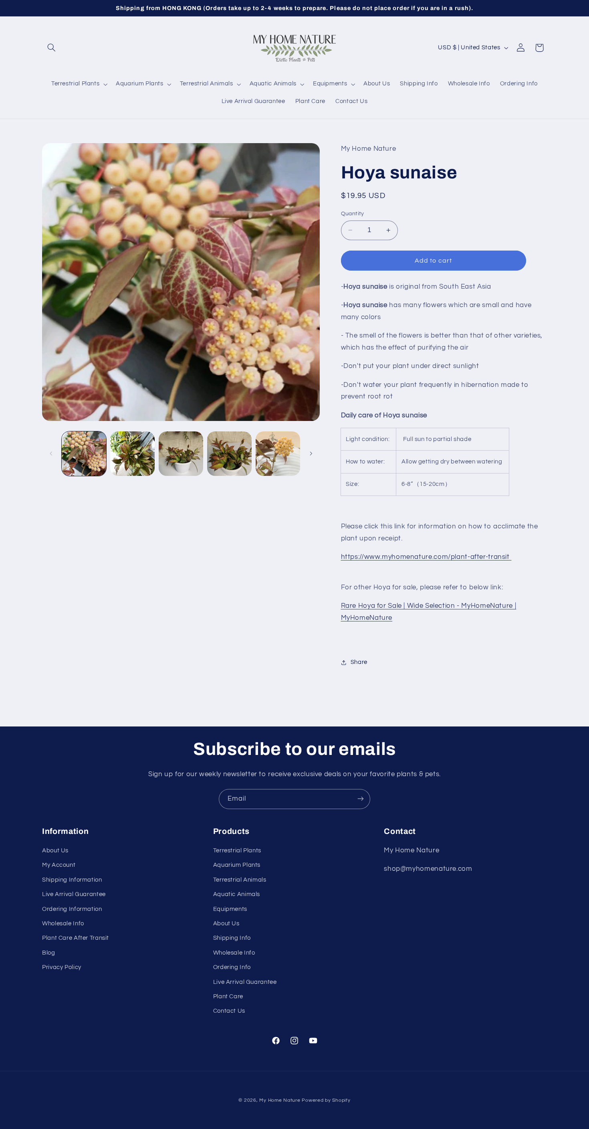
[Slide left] (51, 453)
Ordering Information (72, 909)
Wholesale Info (63, 924)
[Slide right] (311, 453)
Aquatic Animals (236, 895)
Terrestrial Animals (239, 880)
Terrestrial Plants (237, 851)
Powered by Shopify (326, 1100)
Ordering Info (232, 968)
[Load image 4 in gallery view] (229, 453)
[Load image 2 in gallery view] (132, 453)
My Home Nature (279, 1100)
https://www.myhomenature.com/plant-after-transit (426, 556)
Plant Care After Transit (75, 938)
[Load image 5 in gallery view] (278, 453)
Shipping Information (72, 880)
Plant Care (228, 996)
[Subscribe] (360, 799)
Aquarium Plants (236, 865)
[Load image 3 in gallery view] (181, 453)
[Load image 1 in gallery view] (84, 453)
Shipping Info (232, 938)
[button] (51, 47)
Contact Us (229, 1011)
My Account (58, 865)
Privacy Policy (61, 968)
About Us (55, 851)
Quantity (352, 213)
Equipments (230, 909)
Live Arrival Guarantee (74, 895)
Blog (48, 953)
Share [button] (359, 662)
